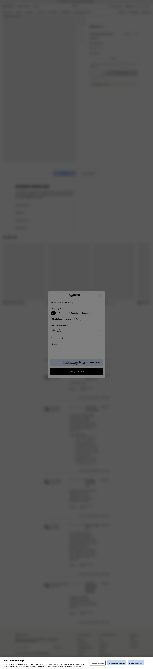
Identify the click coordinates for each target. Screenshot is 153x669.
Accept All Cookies (135, 663)
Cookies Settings (98, 663)
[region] (76, 663)
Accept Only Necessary (117, 663)
